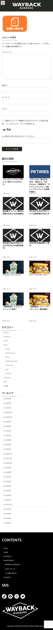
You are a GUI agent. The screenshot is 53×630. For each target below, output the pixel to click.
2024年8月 (7, 426)
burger (7, 349)
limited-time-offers (11, 361)
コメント (6, 52)
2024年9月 (7, 421)
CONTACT (7, 577)
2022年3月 (7, 523)
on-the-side (9, 365)
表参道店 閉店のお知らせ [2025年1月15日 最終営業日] (13, 245)
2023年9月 (7, 468)
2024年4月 (7, 440)
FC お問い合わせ (11, 573)
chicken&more (10, 353)
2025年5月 (7, 403)
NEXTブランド (10, 569)
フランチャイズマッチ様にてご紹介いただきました (13, 182)
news (5, 381)
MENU (5, 548)
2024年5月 (7, 435)
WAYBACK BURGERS (12, 564)
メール (6, 97)
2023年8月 (7, 472)
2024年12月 (7, 412)
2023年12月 (7, 454)
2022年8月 (7, 513)
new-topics (7, 377)
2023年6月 (7, 481)
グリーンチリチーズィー (39, 275)
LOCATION (7, 556)
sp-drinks (8, 373)
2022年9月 (7, 509)
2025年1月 (7, 408)
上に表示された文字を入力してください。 (19, 136)
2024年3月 (7, 444)
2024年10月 (7, 417)
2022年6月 (7, 518)
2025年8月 (7, 398)
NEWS (5, 552)
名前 (5, 85)
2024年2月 (7, 449)
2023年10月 (7, 463)
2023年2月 (7, 495)
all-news (6, 332)
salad (7, 369)
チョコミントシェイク (12, 275)
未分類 (5, 386)
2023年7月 (7, 477)
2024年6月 (7, 431)
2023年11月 (7, 458)
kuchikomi (7, 336)
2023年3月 (7, 490)
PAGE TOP (49, 608)
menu (5, 345)
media (5, 340)
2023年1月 (7, 500)
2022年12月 (7, 504)
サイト (4, 109)
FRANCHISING (8, 560)
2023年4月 (7, 486)
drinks (7, 357)
